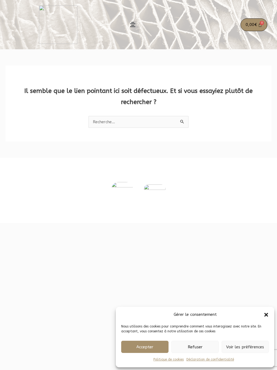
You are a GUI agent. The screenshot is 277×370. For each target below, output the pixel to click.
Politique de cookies (168, 359)
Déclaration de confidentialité (210, 359)
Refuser (195, 347)
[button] (266, 314)
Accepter (144, 347)
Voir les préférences (245, 347)
